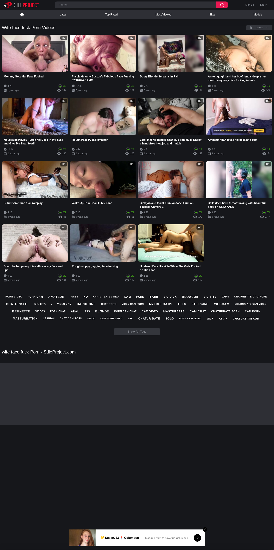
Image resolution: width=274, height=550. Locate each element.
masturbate (174, 311)
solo (169, 318)
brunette (21, 311)
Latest (63, 14)
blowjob (190, 296)
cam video (150, 311)
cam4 (225, 296)
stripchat (200, 304)
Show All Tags (137, 331)
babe (153, 296)
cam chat (198, 311)
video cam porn (133, 304)
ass (87, 311)
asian (223, 318)
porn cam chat (125, 311)
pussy (74, 296)
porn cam (35, 296)
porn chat (58, 311)
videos (40, 311)
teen (182, 304)
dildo (91, 318)
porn (140, 296)
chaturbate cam (246, 318)
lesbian (49, 318)
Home (22, 15)
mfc (130, 318)
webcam (221, 304)
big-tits (210, 296)
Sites (212, 14)
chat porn (108, 304)
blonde (102, 311)
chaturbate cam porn (250, 296)
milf (210, 318)
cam (127, 296)
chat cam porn (71, 318)
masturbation (25, 318)
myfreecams (160, 304)
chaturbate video (106, 296)
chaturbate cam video (250, 304)
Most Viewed (163, 14)
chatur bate (149, 318)
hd (86, 296)
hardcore (86, 304)
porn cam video (190, 318)
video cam (64, 304)
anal (75, 311)
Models (257, 14)
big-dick (170, 296)
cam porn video (111, 318)
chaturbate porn (225, 311)
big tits (40, 304)
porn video (13, 296)
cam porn (252, 311)
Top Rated (111, 14)
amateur (56, 296)
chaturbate (17, 304)
